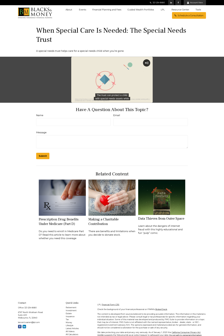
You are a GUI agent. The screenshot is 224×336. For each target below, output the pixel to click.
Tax (67, 319)
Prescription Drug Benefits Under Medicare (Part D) (59, 221)
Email (116, 115)
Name (39, 115)
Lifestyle (69, 325)
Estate (69, 313)
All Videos (70, 331)
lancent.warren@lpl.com (29, 322)
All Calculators (72, 334)
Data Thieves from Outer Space (161, 218)
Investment (71, 310)
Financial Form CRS (110, 304)
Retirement (71, 307)
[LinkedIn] (171, 2)
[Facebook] (178, 2)
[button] (69, 9)
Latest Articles (72, 328)
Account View (196, 2)
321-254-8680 (159, 2)
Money (69, 322)
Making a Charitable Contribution (103, 221)
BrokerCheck (161, 309)
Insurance (70, 316)
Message (41, 132)
